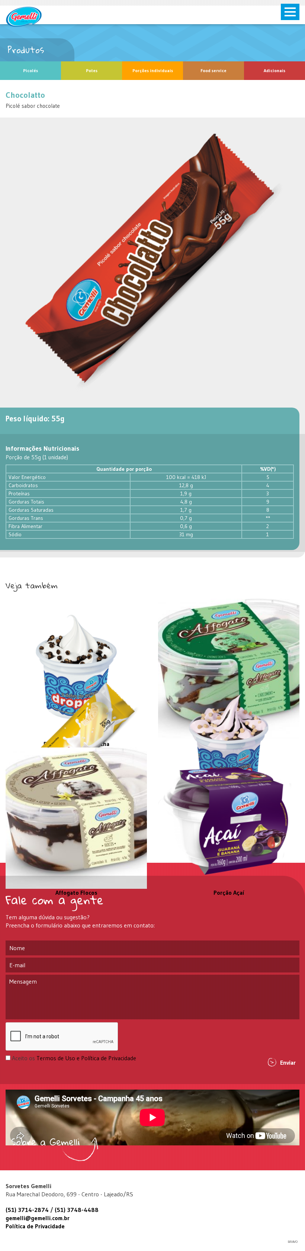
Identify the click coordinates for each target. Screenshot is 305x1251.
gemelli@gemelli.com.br (38, 1218)
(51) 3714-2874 (27, 1209)
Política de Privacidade (35, 1226)
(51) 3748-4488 (77, 1209)
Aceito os (74, 1058)
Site (24, 17)
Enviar (288, 1062)
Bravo (293, 1242)
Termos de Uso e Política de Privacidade (86, 1058)
